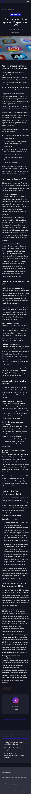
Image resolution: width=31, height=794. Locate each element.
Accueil (4, 9)
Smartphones (11, 9)
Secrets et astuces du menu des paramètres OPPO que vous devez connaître (14, 755)
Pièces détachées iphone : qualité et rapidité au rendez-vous (14, 743)
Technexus (6, 772)
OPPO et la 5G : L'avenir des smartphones (12, 749)
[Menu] (27, 1)
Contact (21, 784)
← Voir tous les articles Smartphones (13, 719)
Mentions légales (12, 784)
